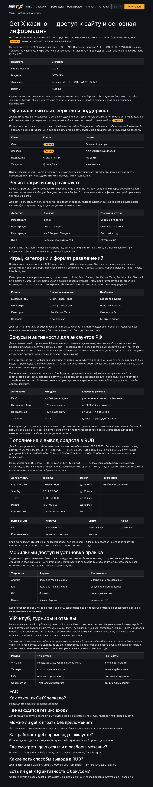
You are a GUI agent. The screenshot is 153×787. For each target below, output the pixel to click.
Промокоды (56, 6)
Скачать (91, 6)
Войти (117, 6)
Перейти (15, 41)
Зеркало (41, 6)
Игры (29, 6)
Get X (11, 13)
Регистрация (74, 6)
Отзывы (104, 6)
